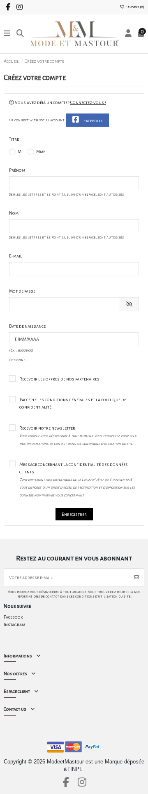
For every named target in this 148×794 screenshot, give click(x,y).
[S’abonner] (136, 577)
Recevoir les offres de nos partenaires (59, 378)
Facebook (93, 120)
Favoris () (134, 7)
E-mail (15, 255)
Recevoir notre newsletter (77, 435)
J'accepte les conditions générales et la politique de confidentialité (72, 403)
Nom (13, 212)
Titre (14, 139)
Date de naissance (27, 326)
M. (20, 151)
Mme (40, 151)
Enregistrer (74, 514)
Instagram (14, 624)
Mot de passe (22, 290)
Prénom (17, 170)
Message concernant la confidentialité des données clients (77, 479)
